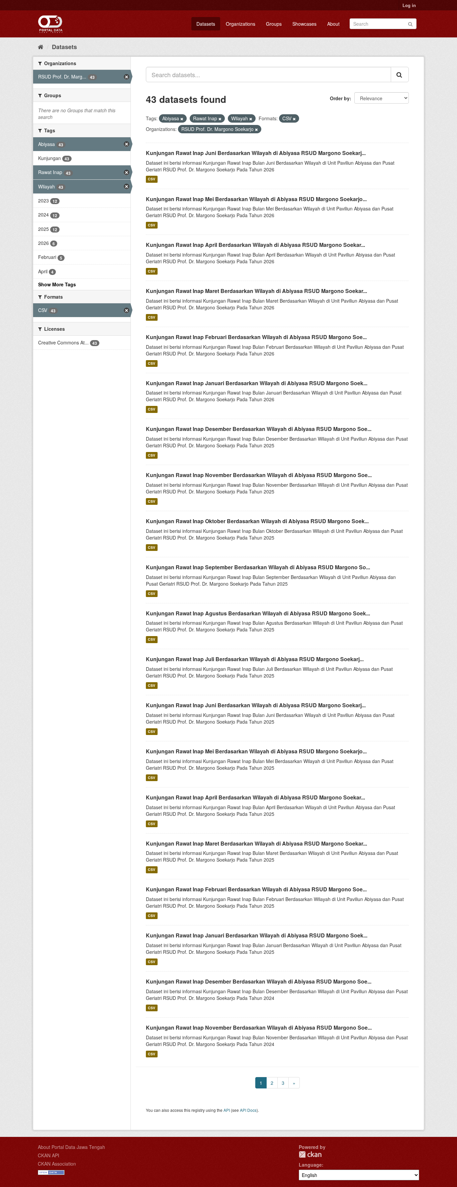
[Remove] (181, 118)
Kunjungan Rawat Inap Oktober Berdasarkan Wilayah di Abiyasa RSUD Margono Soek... (257, 521)
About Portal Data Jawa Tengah (71, 1147)
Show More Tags (57, 284)
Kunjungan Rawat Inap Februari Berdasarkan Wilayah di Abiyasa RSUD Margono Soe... (256, 337)
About (333, 23)
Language (310, 1164)
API (226, 1110)
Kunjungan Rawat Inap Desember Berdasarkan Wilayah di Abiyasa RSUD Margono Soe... (258, 429)
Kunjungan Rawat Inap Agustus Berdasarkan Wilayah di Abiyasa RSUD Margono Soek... (258, 613)
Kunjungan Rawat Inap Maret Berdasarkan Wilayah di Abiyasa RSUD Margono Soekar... (256, 291)
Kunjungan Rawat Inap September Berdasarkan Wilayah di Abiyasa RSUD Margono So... (258, 567)
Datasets (205, 23)
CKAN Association (57, 1163)
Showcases (304, 23)
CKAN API (48, 1155)
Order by (340, 98)
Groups (274, 23)
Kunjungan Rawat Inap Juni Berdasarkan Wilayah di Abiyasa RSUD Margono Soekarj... (256, 153)
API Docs (248, 1110)
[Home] (40, 46)
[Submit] (410, 23)
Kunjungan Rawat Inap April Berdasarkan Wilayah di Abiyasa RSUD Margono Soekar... (255, 245)
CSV (151, 179)
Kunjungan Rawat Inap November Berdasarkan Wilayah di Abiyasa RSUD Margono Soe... (259, 475)
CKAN (310, 1154)
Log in (409, 5)
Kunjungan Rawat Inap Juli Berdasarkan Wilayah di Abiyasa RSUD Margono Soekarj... (255, 659)
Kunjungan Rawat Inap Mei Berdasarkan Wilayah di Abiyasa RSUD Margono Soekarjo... (256, 199)
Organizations (240, 23)
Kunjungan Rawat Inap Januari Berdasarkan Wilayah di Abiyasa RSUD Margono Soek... (256, 383)
